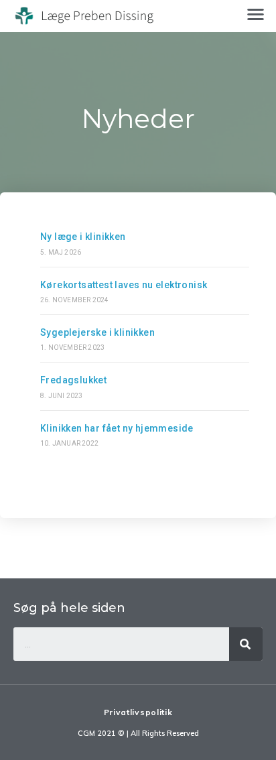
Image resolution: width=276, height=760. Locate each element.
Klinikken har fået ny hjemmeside (117, 428)
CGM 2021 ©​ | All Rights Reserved (138, 733)
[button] (255, 13)
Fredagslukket (73, 380)
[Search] (246, 644)
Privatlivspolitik (138, 712)
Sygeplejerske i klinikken (97, 332)
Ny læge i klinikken (83, 236)
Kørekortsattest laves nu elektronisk (123, 284)
